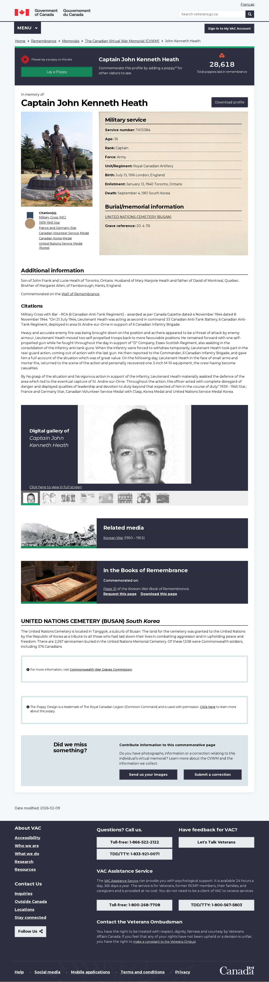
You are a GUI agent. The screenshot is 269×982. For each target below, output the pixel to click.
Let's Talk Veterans (216, 842)
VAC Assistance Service (121, 881)
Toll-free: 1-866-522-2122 (134, 842)
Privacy (182, 972)
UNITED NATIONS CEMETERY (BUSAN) (138, 217)
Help (19, 972)
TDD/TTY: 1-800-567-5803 (216, 905)
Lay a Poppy (57, 72)
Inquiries (23, 893)
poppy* (170, 68)
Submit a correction (213, 775)
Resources (25, 869)
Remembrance (43, 41)
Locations (24, 909)
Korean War (113, 538)
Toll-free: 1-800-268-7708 (134, 905)
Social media (47, 972)
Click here (207, 707)
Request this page (120, 594)
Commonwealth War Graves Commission (101, 669)
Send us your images (148, 775)
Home (20, 41)
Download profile (229, 102)
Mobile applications (90, 972)
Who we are (27, 846)
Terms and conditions (143, 972)
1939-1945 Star (49, 223)
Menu (25, 27)
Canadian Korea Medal (55, 238)
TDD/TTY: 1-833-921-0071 (135, 854)
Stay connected (30, 917)
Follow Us (32, 933)
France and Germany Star (57, 228)
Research (24, 861)
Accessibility (27, 838)
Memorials (70, 41)
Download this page (159, 594)
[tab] (30, 498)
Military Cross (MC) (52, 217)
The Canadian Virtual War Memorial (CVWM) (122, 41)
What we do (27, 853)
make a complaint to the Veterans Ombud (164, 942)
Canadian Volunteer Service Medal (64, 233)
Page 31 (109, 589)
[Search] (249, 14)
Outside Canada (31, 901)
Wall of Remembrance (80, 294)
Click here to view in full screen (55, 487)
